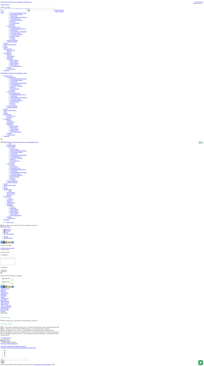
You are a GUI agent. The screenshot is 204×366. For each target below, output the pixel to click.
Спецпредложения (12, 41)
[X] (4, 242)
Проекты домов (59, 10)
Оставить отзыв (5, 249)
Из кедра (12, 24)
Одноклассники (9, 234)
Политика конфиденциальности (9, 343)
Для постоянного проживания (18, 17)
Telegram (7, 231)
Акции (6, 43)
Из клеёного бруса (15, 27)
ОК (53, 364)
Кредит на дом (11, 50)
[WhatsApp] (8, 242)
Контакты (6, 70)
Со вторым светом (15, 18)
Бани (5, 46)
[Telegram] (4, 353)
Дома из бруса (11, 26)
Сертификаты (11, 56)
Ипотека (9, 51)
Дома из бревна (59, 11)
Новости (9, 54)
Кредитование (8, 49)
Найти (2, 361)
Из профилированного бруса (18, 28)
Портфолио (10, 59)
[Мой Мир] (13, 242)
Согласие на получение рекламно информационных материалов (18, 347)
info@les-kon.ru (6, 226)
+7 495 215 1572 (199, 2)
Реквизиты (10, 57)
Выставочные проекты (10, 44)
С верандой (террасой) (16, 20)
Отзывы (9, 67)
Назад (10, 143)
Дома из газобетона (12, 40)
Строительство (11, 69)
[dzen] (4, 354)
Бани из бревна (14, 60)
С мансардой (13, 16)
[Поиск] (199, 142)
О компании (7, 53)
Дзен (6, 232)
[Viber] (6, 242)
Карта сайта (4, 300)
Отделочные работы (15, 66)
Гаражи (6, 47)
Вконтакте (8, 229)
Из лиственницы (14, 23)
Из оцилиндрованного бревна (18, 13)
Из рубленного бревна (16, 14)
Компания (3, 290)
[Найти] (28, 11)
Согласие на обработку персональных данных (13, 346)
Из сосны (12, 21)
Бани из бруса (14, 61)
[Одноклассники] (10, 242)
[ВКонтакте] (2, 242)
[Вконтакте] (4, 351)
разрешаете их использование (43, 364)
